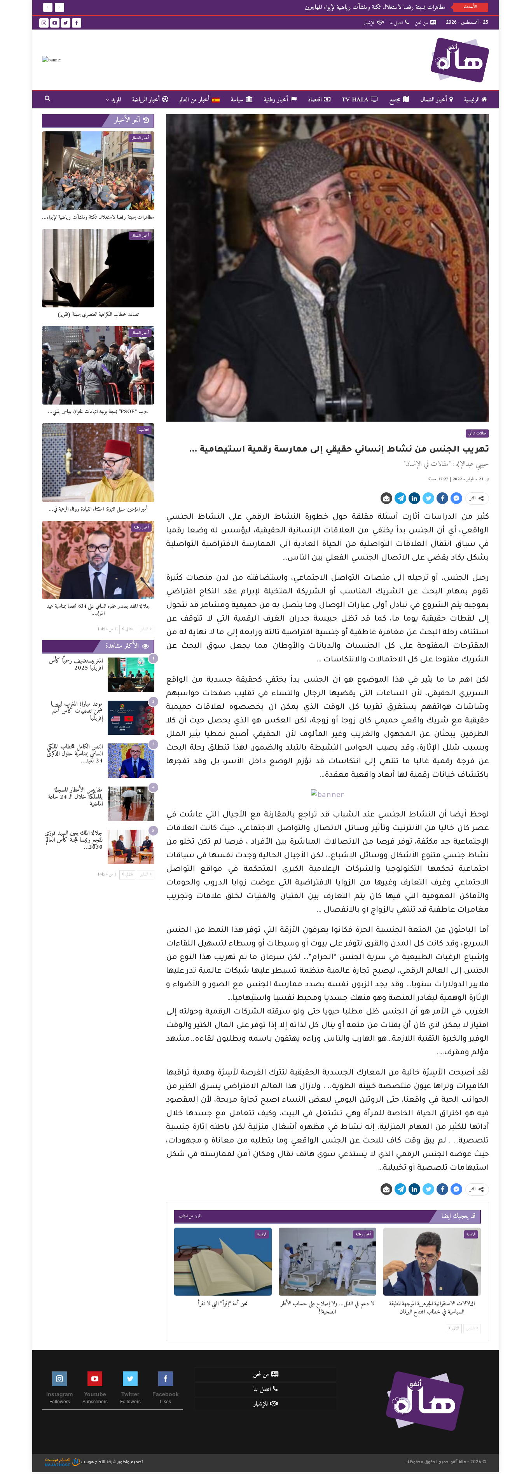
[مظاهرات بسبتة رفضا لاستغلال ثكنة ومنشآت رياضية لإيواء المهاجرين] (98, 170)
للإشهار (369, 22)
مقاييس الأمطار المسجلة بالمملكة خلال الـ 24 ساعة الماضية (75, 797)
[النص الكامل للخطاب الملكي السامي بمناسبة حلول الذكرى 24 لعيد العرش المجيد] (131, 760)
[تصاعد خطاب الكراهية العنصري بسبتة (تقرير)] (98, 268)
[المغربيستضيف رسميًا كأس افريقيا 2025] (131, 675)
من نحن (421, 22)
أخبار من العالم (195, 99)
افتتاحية (144, 430)
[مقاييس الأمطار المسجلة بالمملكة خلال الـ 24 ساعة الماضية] (131, 804)
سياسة (237, 99)
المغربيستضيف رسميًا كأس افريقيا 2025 (76, 664)
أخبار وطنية (276, 99)
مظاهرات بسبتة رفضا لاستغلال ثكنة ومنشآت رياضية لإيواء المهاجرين (375, 7)
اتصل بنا (396, 22)
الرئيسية (471, 99)
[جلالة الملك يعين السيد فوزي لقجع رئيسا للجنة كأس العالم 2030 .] (131, 847)
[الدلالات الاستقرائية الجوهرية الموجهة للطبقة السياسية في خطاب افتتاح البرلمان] (432, 1262)
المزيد (116, 99)
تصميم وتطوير (130, 1461)
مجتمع (394, 99)
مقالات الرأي (477, 433)
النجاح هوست (92, 1461)
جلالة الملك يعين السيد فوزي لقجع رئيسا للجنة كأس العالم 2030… (73, 840)
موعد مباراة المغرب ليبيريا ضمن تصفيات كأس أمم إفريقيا (77, 711)
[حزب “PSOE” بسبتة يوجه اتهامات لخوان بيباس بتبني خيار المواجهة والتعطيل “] (98, 365)
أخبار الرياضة (146, 99)
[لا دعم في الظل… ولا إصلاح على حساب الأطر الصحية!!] (327, 1262)
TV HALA (355, 99)
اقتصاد (314, 99)
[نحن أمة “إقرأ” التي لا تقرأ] (223, 1262)
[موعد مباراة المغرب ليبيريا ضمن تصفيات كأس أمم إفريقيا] (131, 718)
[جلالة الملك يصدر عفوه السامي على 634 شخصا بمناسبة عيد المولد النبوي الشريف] (98, 560)
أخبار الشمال (433, 99)
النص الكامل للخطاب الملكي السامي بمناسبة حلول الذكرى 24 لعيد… (75, 753)
